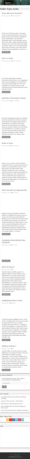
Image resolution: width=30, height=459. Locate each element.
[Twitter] (16, 419)
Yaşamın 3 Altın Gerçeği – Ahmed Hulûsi (12, 401)
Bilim (13, 192)
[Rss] (7, 419)
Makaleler (18, 15)
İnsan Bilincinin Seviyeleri (12, 13)
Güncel (14, 15)
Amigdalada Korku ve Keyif (12, 300)
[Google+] (10, 419)
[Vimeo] (22, 419)
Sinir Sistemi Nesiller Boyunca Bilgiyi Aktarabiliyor (14, 410)
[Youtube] (19, 419)
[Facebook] (13, 419)
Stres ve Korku (7, 58)
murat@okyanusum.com (14, 457)
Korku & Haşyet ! (8, 267)
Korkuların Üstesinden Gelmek (14, 98)
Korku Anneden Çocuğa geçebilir (14, 190)
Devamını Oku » (6, 52)
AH (13, 269)
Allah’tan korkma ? (9, 346)
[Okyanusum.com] (15, 2)
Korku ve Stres (7, 143)
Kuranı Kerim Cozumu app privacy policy (11, 403)
